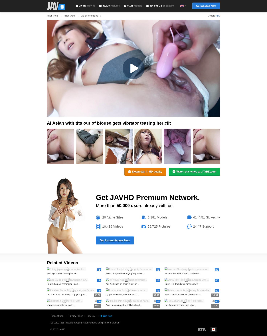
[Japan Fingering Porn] (177, 146)
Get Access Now (206, 5)
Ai (217, 16)
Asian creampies (89, 16)
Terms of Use (56, 316)
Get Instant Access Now (115, 240)
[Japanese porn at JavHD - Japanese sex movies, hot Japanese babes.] (56, 6)
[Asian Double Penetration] (119, 146)
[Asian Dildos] (206, 146)
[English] (182, 6)
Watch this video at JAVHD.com (196, 171)
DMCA (91, 316)
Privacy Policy (76, 316)
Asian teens (69, 16)
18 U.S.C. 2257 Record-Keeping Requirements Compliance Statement (85, 322)
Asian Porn (52, 16)
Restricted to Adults (202, 329)
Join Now (107, 316)
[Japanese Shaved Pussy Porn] (148, 146)
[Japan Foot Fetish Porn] (60, 146)
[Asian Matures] (89, 146)
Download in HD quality (147, 171)
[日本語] (214, 329)
